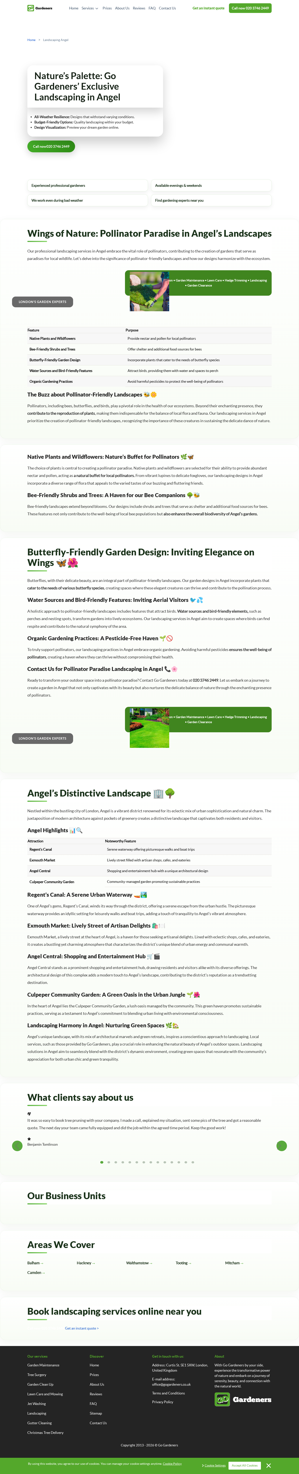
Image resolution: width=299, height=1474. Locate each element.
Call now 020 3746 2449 (45, 1328)
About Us (122, 8)
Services (88, 8)
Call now (250, 8)
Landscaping (36, 1413)
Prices (107, 8)
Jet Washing (36, 1404)
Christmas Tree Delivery (45, 1433)
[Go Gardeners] (39, 8)
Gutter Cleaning (39, 1423)
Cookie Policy (172, 1463)
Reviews (139, 8)
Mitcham (232, 1263)
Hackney (84, 1263)
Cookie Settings (215, 1465)
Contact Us (167, 8)
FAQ (152, 8)
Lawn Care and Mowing (45, 1394)
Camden (34, 1272)
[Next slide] (281, 1146)
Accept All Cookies (245, 1465)
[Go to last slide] (17, 1146)
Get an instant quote (209, 8)
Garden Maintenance (43, 1365)
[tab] (101, 1162)
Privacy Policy (162, 1402)
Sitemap (96, 1413)
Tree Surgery (36, 1375)
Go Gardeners (168, 1445)
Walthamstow (137, 1263)
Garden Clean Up (40, 1384)
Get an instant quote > (82, 1328)
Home (73, 8)
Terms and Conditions (168, 1393)
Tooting (182, 1263)
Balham (33, 1263)
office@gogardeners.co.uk (171, 1384)
